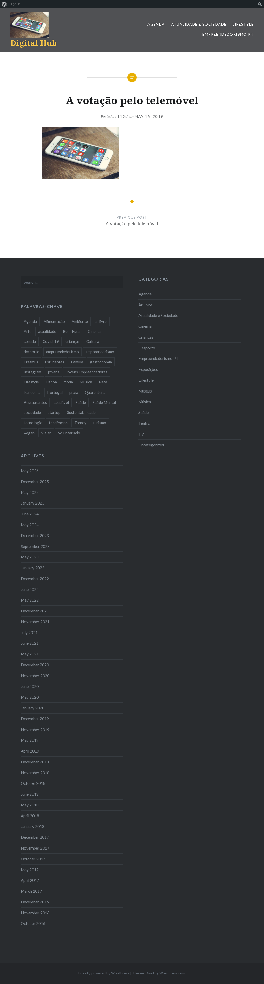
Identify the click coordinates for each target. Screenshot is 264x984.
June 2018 (30, 794)
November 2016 (35, 912)
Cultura (92, 341)
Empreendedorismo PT (228, 34)
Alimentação (54, 321)
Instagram (32, 372)
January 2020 (32, 708)
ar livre (101, 321)
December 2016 (35, 902)
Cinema (145, 326)
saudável (61, 402)
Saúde (143, 412)
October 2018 (33, 783)
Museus (145, 391)
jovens (53, 372)
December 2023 (35, 535)
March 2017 (31, 891)
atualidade (47, 331)
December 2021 (35, 611)
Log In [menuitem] (16, 4)
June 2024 (30, 513)
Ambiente (80, 321)
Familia (77, 361)
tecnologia (33, 422)
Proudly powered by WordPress (103, 973)
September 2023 (35, 546)
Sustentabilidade (81, 412)
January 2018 (32, 826)
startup (54, 412)
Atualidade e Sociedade (199, 24)
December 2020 (35, 664)
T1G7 (123, 116)
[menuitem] (4, 4)
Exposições (148, 369)
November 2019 (35, 729)
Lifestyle (243, 24)
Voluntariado (69, 432)
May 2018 (30, 805)
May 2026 (30, 470)
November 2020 (35, 675)
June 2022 (30, 589)
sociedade (32, 412)
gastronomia (101, 361)
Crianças (145, 337)
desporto (31, 351)
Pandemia (32, 392)
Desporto (146, 348)
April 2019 (30, 751)
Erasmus (31, 361)
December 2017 (35, 837)
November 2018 (35, 772)
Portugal (55, 392)
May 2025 (30, 492)
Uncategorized (151, 445)
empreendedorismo (62, 351)
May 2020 (30, 697)
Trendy (80, 422)
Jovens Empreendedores (87, 372)
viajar (46, 432)
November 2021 (35, 621)
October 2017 (33, 859)
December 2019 (35, 718)
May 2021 (30, 654)
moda (68, 382)
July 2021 (29, 632)
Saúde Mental (104, 402)
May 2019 (30, 740)
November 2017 (35, 848)
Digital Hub (33, 43)
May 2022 (30, 600)
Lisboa (51, 382)
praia (73, 392)
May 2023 (30, 557)
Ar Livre (145, 304)
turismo (99, 422)
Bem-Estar (72, 331)
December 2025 (35, 481)
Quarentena (95, 392)
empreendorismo (100, 351)
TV (141, 434)
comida (30, 341)
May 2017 (30, 869)
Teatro (144, 423)
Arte (27, 331)
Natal (103, 382)
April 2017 (30, 880)
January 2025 (32, 503)
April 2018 (30, 815)
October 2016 (33, 923)
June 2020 (30, 686)
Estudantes (54, 361)
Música (144, 401)
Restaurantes (35, 402)
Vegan (29, 432)
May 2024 (30, 524)
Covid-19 (51, 341)
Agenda (156, 24)
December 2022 (35, 578)
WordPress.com (172, 973)
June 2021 (30, 643)
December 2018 (35, 761)
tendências (58, 422)
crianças (72, 341)
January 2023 (32, 567)
